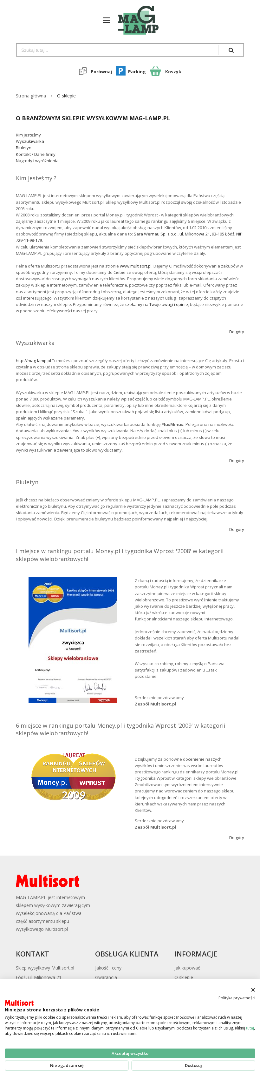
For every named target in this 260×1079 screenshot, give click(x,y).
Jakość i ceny (108, 968)
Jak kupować (187, 968)
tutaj (250, 1028)
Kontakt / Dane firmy (35, 154)
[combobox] (117, 50)
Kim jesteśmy (28, 135)
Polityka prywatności (236, 998)
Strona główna (31, 96)
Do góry (236, 331)
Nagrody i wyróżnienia (37, 160)
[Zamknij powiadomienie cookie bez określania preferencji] (252, 990)
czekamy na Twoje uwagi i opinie (156, 304)
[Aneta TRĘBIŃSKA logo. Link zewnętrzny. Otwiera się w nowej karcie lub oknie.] (19, 1003)
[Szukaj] (231, 50)
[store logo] (135, 20)
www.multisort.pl (136, 266)
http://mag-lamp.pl (33, 360)
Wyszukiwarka (30, 141)
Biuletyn (23, 147)
